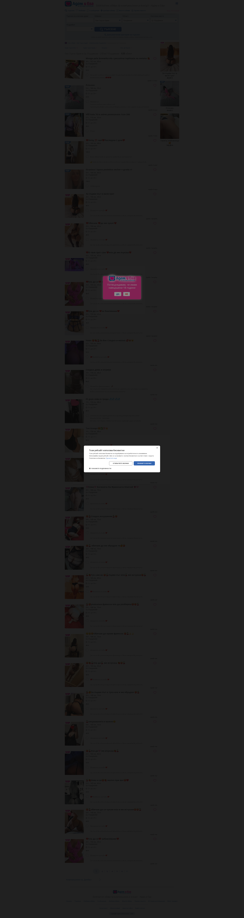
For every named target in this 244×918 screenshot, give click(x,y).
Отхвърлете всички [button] (121, 463)
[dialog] (122, 459)
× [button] (157, 448)
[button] (100, 468)
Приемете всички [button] (144, 463)
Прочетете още (111, 458)
